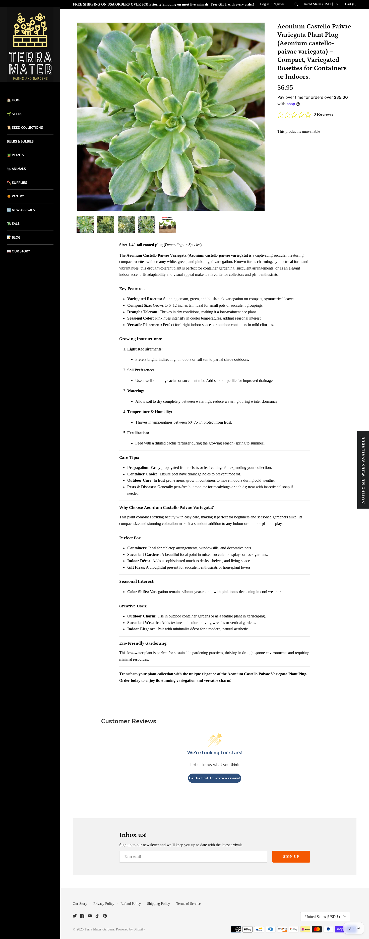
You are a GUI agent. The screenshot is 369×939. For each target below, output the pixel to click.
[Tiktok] (97, 917)
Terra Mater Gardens (99, 929)
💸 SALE (13, 223)
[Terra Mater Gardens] (30, 44)
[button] (254, 116)
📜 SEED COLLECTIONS (25, 127)
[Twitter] (75, 917)
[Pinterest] (105, 917)
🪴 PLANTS (15, 155)
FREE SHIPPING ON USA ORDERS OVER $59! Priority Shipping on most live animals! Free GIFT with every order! (163, 4)
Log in (265, 4)
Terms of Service (188, 904)
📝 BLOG (13, 237)
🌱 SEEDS (14, 114)
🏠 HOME (14, 100)
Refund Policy (130, 904)
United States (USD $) (318, 4)
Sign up (291, 857)
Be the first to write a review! (214, 778)
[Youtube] (90, 917)
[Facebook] (82, 917)
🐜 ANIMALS (16, 169)
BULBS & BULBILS (20, 141)
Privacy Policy (103, 904)
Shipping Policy (158, 904)
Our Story (80, 904)
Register (278, 4)
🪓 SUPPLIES (17, 183)
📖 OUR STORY (18, 251)
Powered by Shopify (130, 929)
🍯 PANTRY (15, 196)
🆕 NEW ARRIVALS (21, 210)
